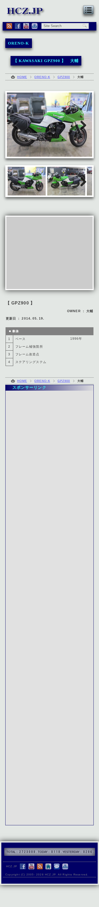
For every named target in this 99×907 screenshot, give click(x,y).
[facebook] (18, 26)
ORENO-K (42, 77)
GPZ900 (64, 77)
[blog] (40, 866)
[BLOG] (9, 26)
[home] (48, 866)
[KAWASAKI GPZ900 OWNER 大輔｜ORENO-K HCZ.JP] (26, 14)
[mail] (57, 866)
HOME (22, 77)
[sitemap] (34, 26)
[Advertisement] (49, 253)
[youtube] (26, 26)
